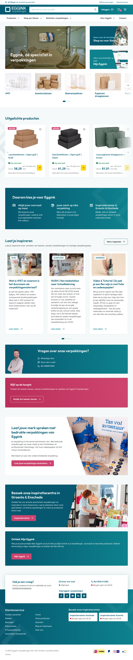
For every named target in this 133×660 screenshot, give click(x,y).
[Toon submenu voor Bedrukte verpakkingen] (70, 18)
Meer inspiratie (114, 241)
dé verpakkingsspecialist (21, 2)
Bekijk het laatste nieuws (25, 399)
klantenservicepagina (21, 588)
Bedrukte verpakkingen (57, 18)
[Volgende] (127, 85)
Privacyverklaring (12, 630)
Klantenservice (122, 2)
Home (38, 614)
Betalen (8, 618)
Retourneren (10, 626)
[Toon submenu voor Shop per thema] (41, 18)
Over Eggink (106, 18)
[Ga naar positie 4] (70, 338)
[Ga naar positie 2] (67, 101)
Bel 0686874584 (47, 366)
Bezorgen (9, 622)
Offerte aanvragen (106, 2)
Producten (11, 18)
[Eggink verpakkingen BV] (15, 9)
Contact (122, 18)
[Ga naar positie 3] (69, 101)
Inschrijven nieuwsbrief (15, 634)
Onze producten (42, 618)
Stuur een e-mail (48, 362)
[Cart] (125, 9)
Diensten (39, 622)
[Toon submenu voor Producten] (18, 18)
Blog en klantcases (43, 626)
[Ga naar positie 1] (64, 101)
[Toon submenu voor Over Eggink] (114, 18)
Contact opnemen (13, 614)
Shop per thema (31, 18)
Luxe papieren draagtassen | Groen (110, 156)
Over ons (39, 630)
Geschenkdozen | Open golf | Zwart (67, 156)
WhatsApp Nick (47, 358)
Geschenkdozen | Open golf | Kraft (23, 156)
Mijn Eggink (19, 556)
